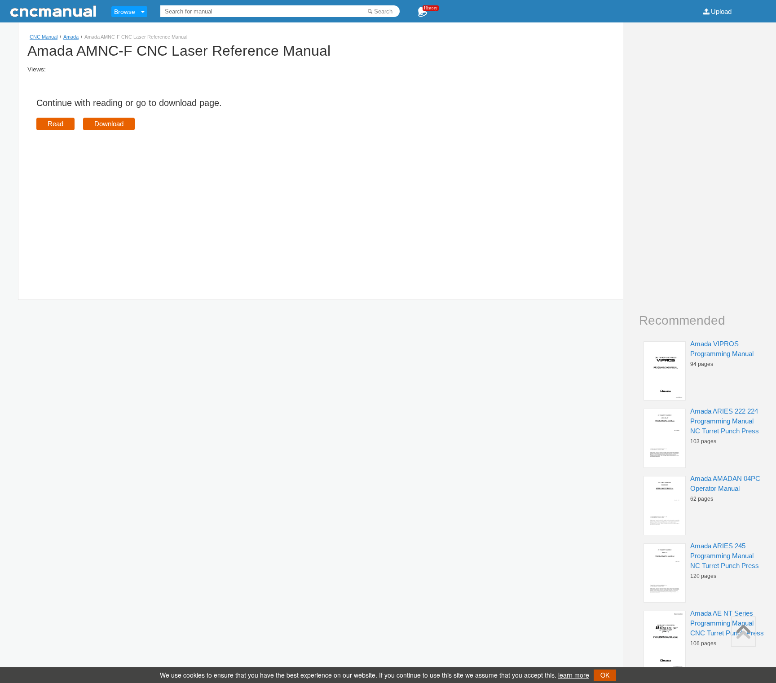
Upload (721, 11)
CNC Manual (43, 37)
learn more (573, 674)
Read (55, 124)
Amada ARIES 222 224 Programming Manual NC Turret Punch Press (724, 421)
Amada (71, 37)
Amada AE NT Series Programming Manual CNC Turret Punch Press (727, 623)
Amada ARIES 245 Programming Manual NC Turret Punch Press (724, 555)
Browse (124, 11)
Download (108, 124)
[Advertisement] (111, 202)
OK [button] (604, 674)
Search (383, 11)
